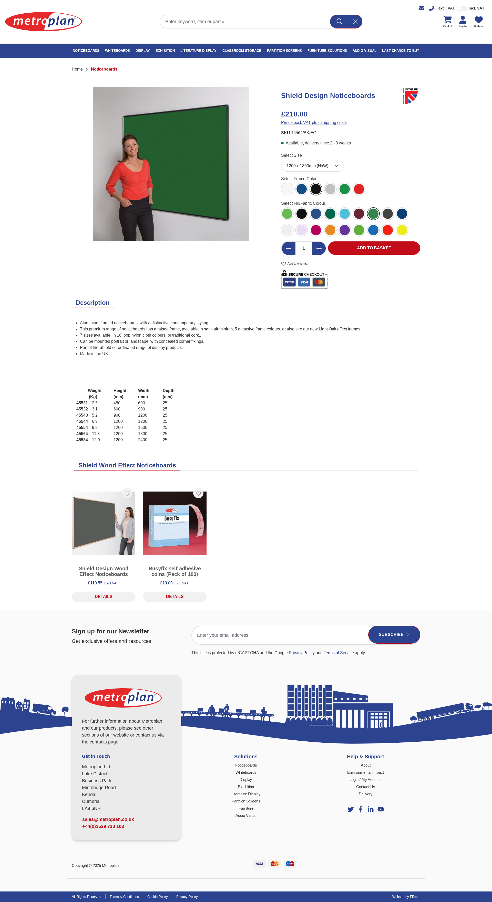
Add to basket (374, 248)
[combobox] (245, 21)
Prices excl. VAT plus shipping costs (314, 122)
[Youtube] (370, 809)
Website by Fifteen (406, 897)
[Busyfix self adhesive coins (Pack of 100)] (175, 523)
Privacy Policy (302, 653)
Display (246, 779)
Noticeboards (246, 765)
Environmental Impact (365, 772)
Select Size (291, 155)
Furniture (246, 808)
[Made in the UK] (411, 95)
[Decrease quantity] (288, 248)
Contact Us (365, 787)
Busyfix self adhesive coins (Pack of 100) (175, 571)
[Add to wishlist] (127, 493)
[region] (171, 164)
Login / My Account (366, 779)
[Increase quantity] (319, 248)
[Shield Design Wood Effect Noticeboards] (103, 523)
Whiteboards (246, 772)
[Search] (339, 21)
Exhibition (246, 787)
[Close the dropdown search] (355, 21)
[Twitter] (350, 809)
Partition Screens (246, 801)
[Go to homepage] (43, 21)
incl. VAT (476, 8)
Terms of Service (339, 653)
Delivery (366, 794)
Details (103, 596)
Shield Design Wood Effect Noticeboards (103, 571)
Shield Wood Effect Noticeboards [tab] (127, 465)
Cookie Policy (157, 897)
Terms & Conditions (124, 897)
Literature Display (246, 794)
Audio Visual (245, 815)
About (366, 765)
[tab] (93, 303)
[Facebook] (360, 809)
